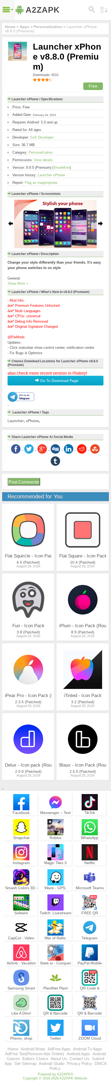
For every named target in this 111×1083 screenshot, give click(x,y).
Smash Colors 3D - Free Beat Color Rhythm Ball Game (21, 893)
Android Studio (51, 1063)
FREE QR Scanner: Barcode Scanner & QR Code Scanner (89, 920)
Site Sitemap (25, 1063)
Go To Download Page (58, 380)
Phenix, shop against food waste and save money (21, 1043)
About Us (59, 1058)
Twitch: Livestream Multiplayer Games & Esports (55, 918)
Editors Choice (35, 1058)
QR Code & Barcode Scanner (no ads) (90, 993)
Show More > (18, 283)
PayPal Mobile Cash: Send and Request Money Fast (89, 970)
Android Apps (78, 1053)
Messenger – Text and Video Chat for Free (55, 817)
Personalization (41, 152)
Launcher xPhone (51, 175)
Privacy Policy (79, 1063)
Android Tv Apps (87, 1049)
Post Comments (24, 482)
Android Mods (33, 1049)
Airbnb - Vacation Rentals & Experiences (21, 968)
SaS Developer (42, 137)
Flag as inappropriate (41, 183)
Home (13, 1049)
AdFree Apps (59, 1049)
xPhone (32, 421)
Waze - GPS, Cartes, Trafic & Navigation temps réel (55, 895)
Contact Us (79, 1058)
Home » (12, 27)
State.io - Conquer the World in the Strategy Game (55, 968)
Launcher (16, 421)
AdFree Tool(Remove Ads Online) (34, 1053)
